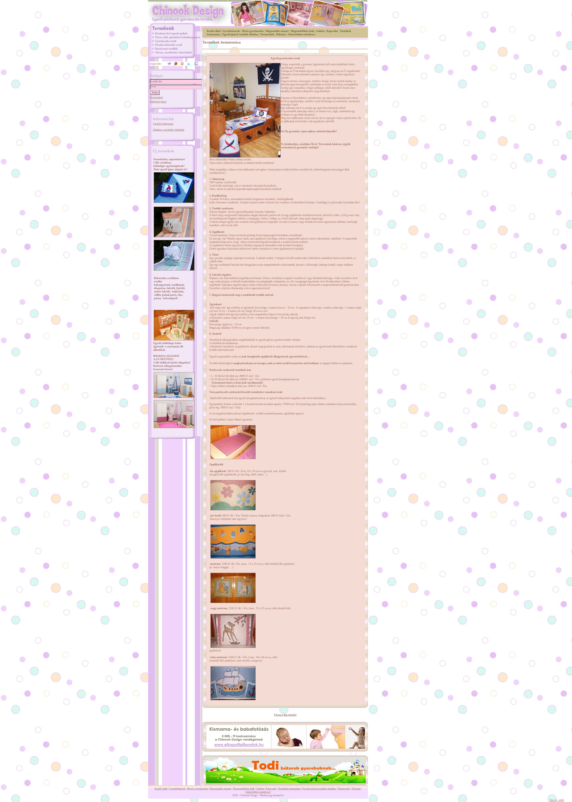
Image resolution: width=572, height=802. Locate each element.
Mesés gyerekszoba (253, 31)
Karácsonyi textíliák (166, 48)
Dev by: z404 (557, 800)
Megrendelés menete (277, 31)
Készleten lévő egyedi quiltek (171, 33)
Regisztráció (156, 97)
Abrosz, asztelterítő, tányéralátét (173, 52)
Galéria (320, 31)
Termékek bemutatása (289, 788)
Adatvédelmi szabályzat (301, 34)
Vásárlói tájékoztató (163, 123)
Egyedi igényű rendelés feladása (240, 34)
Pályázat (281, 34)
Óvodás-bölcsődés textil (168, 44)
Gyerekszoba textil (165, 41)
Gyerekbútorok (231, 31)
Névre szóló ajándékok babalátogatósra (177, 37)
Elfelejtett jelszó (158, 101)
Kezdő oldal (213, 31)
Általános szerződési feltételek (168, 129)
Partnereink (267, 34)
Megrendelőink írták (302, 31)
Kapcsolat (332, 31)
